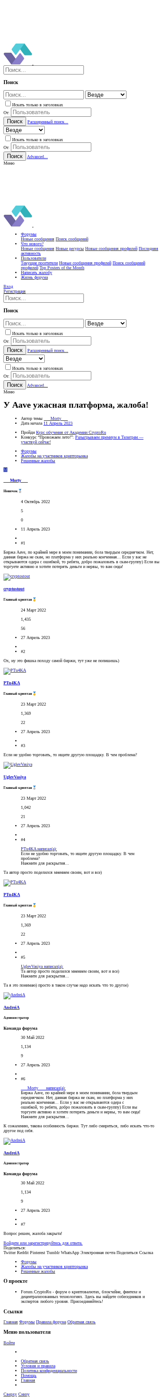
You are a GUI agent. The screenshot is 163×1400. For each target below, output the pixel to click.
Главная (10, 1321)
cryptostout (13, 588)
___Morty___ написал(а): (43, 1088)
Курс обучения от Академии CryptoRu (71, 432)
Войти (9, 1342)
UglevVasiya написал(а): (42, 966)
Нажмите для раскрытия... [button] (45, 863)
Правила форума (51, 1321)
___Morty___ (56, 418)
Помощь (29, 1375)
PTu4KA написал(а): (39, 848)
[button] (8, 163)
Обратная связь (81, 1321)
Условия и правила (38, 1365)
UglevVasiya (14, 776)
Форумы (27, 1321)
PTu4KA (11, 682)
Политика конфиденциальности (49, 1370)
